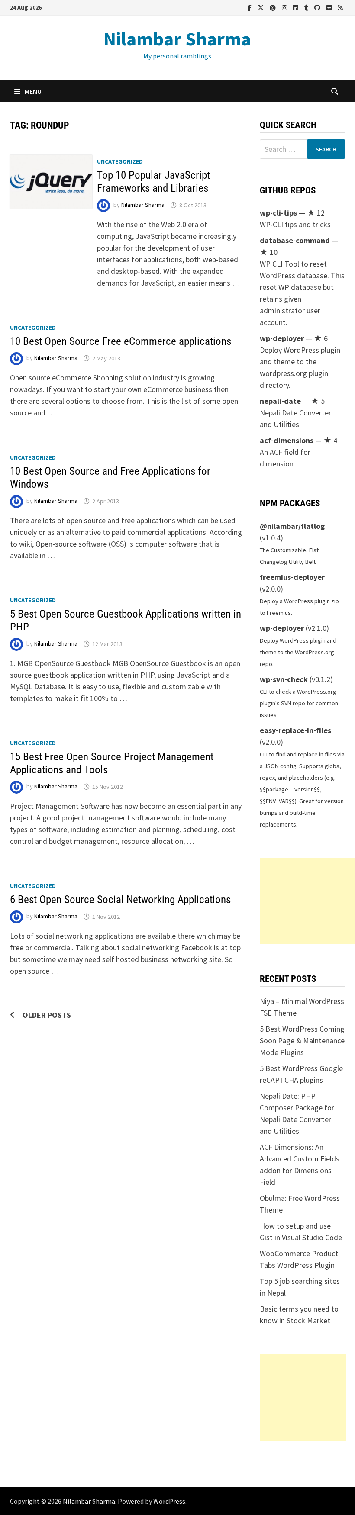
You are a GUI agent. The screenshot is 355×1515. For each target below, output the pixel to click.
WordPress (169, 1501)
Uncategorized (120, 161)
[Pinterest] (274, 7)
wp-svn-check (284, 679)
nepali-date (280, 401)
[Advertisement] (307, 901)
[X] (261, 7)
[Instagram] (285, 7)
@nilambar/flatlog (292, 526)
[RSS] (340, 7)
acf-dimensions (286, 440)
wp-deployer (282, 338)
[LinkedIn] (296, 7)
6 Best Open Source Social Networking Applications (120, 899)
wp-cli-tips (278, 213)
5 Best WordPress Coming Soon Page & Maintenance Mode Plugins (302, 1040)
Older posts (47, 1015)
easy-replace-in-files (295, 730)
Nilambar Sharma (177, 39)
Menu (33, 91)
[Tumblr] (307, 7)
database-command (295, 240)
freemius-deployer (292, 577)
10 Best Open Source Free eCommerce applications (120, 341)
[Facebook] (250, 7)
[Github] (318, 7)
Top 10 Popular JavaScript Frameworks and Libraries (153, 181)
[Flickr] (330, 7)
